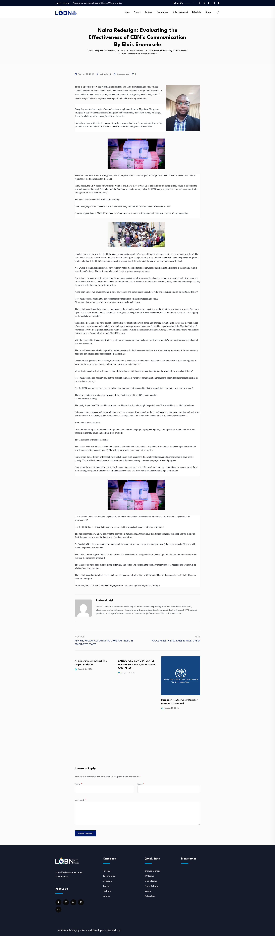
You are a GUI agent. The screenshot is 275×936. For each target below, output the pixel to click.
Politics (148, 12)
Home (127, 12)
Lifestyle (196, 12)
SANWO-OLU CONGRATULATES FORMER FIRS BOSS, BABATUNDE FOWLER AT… (93, 665)
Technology (162, 12)
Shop (208, 12)
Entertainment (180, 12)
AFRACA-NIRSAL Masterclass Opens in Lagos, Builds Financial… (102, 4)
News (136, 12)
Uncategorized (123, 74)
